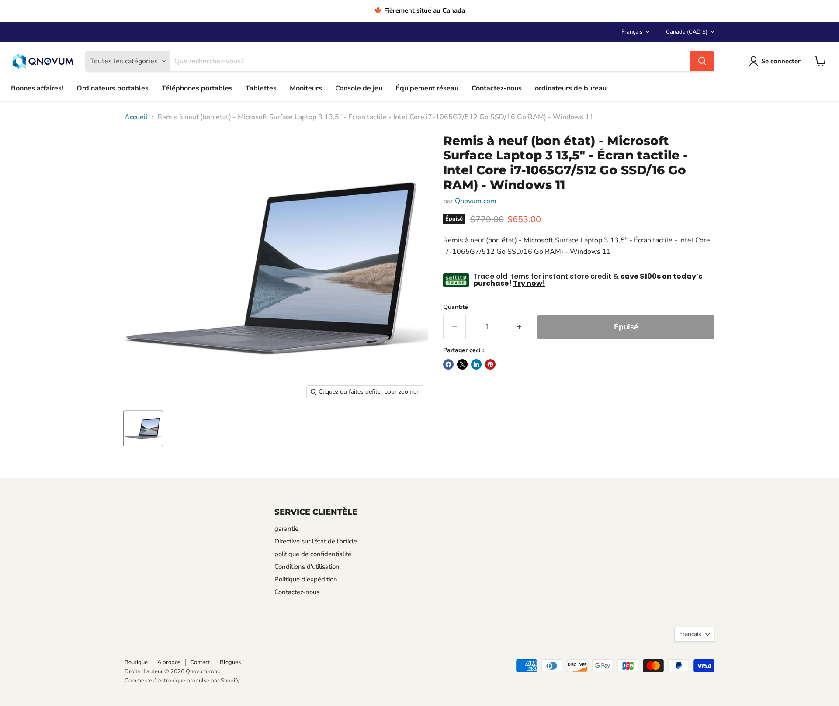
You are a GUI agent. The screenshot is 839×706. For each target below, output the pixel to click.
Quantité (455, 307)
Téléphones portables (197, 88)
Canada (686, 32)
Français (631, 32)
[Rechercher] (702, 61)
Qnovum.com (475, 201)
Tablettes (261, 88)
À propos (168, 662)
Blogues (230, 662)
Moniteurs (306, 88)
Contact (200, 662)
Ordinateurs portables (112, 88)
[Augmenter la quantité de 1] (519, 327)
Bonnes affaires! (37, 88)
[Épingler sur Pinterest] (490, 364)
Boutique (136, 662)
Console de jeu (358, 88)
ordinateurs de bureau (571, 88)
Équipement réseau (426, 88)
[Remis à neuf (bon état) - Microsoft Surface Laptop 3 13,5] (143, 428)
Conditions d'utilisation (307, 566)
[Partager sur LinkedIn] (476, 364)
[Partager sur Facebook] (448, 364)
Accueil (136, 117)
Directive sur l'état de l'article (315, 541)
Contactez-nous (497, 88)
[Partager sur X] (462, 364)
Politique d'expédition (305, 579)
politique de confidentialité (312, 554)
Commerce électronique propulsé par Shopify (182, 681)
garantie (286, 528)
